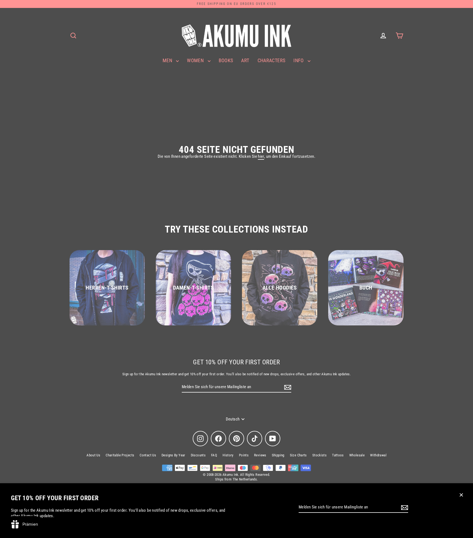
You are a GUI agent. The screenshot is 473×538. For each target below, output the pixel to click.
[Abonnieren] (403, 507)
